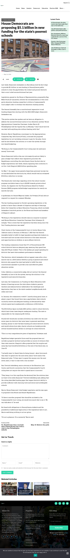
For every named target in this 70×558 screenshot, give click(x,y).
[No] (67, 553)
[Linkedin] (11, 536)
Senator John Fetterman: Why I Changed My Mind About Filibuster (58, 43)
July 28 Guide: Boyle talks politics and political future (25, 492)
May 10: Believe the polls (40, 425)
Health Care (6, 485)
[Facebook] (56, 503)
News (20, 487)
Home (5, 20)
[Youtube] (67, 503)
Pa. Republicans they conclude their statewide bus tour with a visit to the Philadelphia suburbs (12, 427)
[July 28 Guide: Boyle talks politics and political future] (25, 488)
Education (10, 20)
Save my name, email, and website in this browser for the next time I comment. (26, 468)
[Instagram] (59, 503)
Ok (35, 555)
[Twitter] (63, 503)
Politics (38, 483)
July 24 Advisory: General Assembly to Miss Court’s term (58, 49)
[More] (38, 79)
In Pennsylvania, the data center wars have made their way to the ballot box (9, 490)
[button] (67, 3)
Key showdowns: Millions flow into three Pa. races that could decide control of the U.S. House (41, 490)
